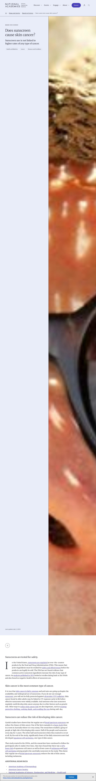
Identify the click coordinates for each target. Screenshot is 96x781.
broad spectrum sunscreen (55, 723)
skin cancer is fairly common (27, 691)
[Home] (6, 13)
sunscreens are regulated (38, 663)
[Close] (93, 777)
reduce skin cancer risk (29, 707)
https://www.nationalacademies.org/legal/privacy (18, 778)
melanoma (55, 748)
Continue (71, 777)
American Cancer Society (18, 770)
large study (58, 725)
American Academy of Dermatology (23, 767)
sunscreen (9, 696)
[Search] (89, 5)
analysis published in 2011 (24, 675)
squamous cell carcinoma (23, 738)
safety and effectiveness (51, 668)
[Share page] (7, 645)
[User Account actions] (84, 5)
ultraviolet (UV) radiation (54, 696)
